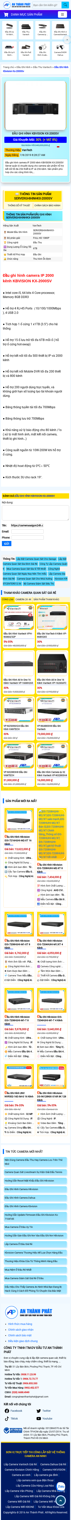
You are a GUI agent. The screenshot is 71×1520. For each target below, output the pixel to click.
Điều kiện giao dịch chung (23, 1341)
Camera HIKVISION (54, 1469)
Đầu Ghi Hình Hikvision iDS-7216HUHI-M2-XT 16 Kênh (18, 840)
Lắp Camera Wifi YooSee (48, 1501)
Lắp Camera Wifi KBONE (20, 1506)
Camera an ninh (21, 1475)
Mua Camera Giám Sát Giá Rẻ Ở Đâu (24, 1278)
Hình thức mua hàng (20, 1323)
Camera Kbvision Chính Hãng (22, 1469)
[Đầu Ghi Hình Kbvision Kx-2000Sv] (35, 105)
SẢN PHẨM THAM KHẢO (46, 599)
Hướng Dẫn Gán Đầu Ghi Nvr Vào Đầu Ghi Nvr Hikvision (34, 1235)
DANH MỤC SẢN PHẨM (26, 14)
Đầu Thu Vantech (42, 67)
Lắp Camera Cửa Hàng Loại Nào (35, 1485)
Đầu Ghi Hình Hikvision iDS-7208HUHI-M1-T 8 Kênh (17, 1020)
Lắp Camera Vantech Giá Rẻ (20, 1464)
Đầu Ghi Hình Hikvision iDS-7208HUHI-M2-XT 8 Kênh (50, 868)
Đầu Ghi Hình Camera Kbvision (21, 1206)
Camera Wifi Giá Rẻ (19, 1501)
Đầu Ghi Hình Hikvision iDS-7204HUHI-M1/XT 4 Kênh (50, 944)
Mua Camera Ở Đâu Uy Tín (19, 1227)
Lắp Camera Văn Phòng (19, 1490)
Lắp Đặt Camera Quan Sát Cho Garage (36, 559)
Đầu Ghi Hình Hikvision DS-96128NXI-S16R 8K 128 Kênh (51, 1097)
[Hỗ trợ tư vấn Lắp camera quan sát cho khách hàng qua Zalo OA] (60, 1487)
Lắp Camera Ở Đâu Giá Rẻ (18, 1244)
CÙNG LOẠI (7, 599)
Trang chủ (8, 67)
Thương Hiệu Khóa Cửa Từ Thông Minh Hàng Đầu (31, 1261)
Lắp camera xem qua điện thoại (35, 1480)
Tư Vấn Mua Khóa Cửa (51, 1506)
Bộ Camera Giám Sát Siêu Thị (39, 583)
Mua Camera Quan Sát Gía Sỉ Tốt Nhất (26, 569)
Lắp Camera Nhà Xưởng (51, 1490)
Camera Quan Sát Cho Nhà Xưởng (34, 578)
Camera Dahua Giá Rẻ (53, 1464)
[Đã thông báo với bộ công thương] (13, 1430)
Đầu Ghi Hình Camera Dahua (20, 1197)
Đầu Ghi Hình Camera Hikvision (21, 1189)
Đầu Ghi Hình (23, 67)
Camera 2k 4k (23, 599)
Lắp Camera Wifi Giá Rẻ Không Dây (35, 1496)
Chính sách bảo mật (20, 1335)
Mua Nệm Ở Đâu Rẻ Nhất (18, 1269)
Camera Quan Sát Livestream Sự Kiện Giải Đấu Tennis (33, 1172)
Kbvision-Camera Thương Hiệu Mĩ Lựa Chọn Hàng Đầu (33, 1252)
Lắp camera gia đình (46, 1475)
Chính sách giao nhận (21, 1329)
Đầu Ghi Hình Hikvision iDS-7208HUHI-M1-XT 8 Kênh (17, 944)
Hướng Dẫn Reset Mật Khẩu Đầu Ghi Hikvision (29, 1180)
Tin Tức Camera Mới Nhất (24, 1151)
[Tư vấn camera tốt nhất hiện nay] (67, 39)
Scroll (60, 1500)
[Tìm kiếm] (65, 5)
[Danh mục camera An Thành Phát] (62, 14)
